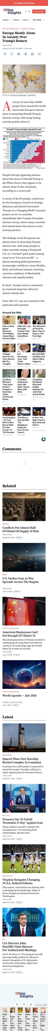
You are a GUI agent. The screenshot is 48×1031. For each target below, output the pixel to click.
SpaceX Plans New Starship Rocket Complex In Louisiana (21, 760)
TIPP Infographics (10, 29)
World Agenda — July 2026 (19, 695)
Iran (4, 575)
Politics (6, 815)
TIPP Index (37, 20)
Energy (5, 524)
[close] (45, 3)
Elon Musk (7, 755)
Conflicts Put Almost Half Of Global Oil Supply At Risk (20, 529)
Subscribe (39, 11)
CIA (3, 939)
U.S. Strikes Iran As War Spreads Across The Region (20, 580)
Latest (5, 20)
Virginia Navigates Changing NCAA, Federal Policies (21, 881)
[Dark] (26, 11)
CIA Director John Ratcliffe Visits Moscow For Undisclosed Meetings (19, 946)
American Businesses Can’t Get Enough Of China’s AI (20, 634)
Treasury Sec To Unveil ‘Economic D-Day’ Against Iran (22, 821)
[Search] (29, 11)
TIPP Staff (7, 46)
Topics (16, 20)
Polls (25, 20)
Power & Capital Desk (12, 702)
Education (7, 876)
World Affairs (28, 29)
